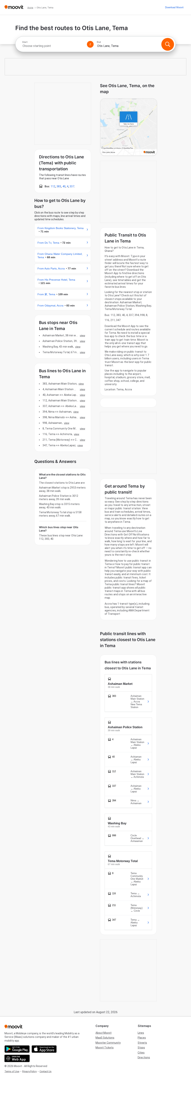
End (99, 42)
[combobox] (53, 46)
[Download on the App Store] (44, 1049)
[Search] (167, 44)
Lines (141, 1032)
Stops (141, 1047)
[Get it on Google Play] (17, 1049)
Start (24, 42)
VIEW (82, 335)
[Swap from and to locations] (90, 44)
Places (142, 1037)
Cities (141, 1052)
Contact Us (45, 1071)
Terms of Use (11, 1071)
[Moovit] (13, 7)
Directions (144, 1057)
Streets (142, 1042)
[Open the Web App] (17, 1058)
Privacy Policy (29, 1071)
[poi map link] (128, 127)
